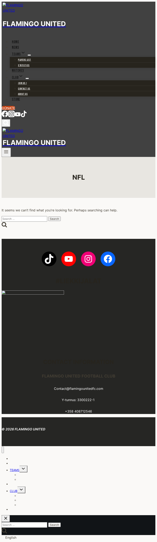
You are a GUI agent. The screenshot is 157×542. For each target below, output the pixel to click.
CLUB (13, 491)
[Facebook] (5, 115)
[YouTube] (17, 115)
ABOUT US (23, 94)
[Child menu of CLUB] (27, 78)
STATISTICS (24, 65)
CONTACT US (24, 88)
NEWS (15, 47)
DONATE (8, 108)
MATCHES (18, 71)
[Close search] (6, 518)
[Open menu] (6, 152)
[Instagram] (11, 115)
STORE (16, 99)
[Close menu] (3, 450)
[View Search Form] (6, 123)
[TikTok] (23, 115)
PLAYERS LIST (24, 59)
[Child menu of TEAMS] (29, 55)
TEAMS (14, 470)
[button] (78, 537)
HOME (15, 42)
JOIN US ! (22, 83)
